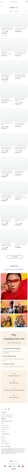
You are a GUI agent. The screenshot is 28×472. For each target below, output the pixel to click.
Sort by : (11, 11)
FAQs (2, 423)
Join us (14, 266)
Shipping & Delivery (5, 427)
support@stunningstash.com (7, 414)
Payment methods (5, 425)
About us (3, 438)
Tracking (3, 431)
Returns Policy (4, 429)
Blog (2, 436)
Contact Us (3, 440)
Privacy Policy (4, 442)
